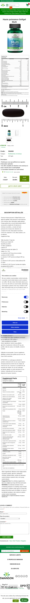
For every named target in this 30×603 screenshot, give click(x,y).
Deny (15, 331)
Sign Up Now (25, 551)
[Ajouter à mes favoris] (2, 171)
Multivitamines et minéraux (15, 153)
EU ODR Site (15, 568)
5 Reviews (3, 147)
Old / (14, 541)
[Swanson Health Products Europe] (3, 6)
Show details (21, 318)
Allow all (15, 322)
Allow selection (15, 327)
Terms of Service (9, 588)
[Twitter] (19, 577)
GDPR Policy (21, 588)
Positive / (18, 541)
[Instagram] (24, 577)
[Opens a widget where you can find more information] (24, 600)
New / (11, 541)
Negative (23, 541)
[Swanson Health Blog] (26, 577)
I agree (16, 600)
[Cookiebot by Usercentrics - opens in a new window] (21, 270)
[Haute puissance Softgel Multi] (9, 133)
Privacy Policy (15, 588)
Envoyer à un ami (9, 172)
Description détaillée (13, 212)
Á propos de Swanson (15, 559)
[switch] (26, 302)
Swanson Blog (15, 564)
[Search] (11, 7)
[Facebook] (16, 577)
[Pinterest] (21, 577)
